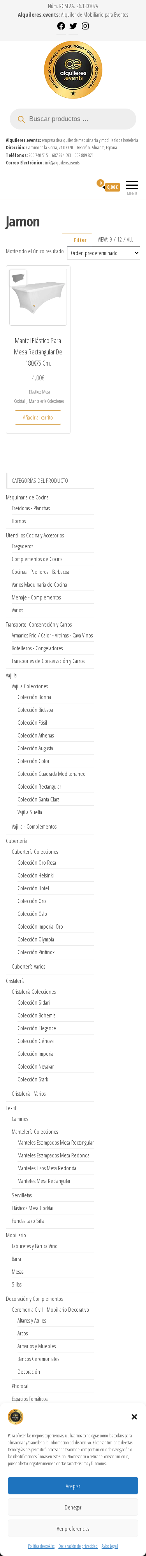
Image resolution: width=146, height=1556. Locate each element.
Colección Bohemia (37, 1015)
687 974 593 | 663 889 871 (73, 155)
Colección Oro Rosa (37, 862)
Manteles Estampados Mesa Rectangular (56, 1142)
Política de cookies (41, 1546)
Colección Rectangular (39, 786)
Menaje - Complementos (36, 597)
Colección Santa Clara (39, 799)
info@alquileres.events (62, 162)
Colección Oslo (32, 913)
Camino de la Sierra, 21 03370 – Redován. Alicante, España (71, 147)
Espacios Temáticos (29, 1398)
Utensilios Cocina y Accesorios (35, 535)
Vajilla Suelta (30, 812)
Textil (11, 1108)
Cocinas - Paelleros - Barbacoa (40, 571)
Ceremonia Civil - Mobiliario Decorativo (50, 1309)
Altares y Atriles (32, 1320)
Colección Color (33, 761)
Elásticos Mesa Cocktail (33, 1208)
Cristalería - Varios (29, 1093)
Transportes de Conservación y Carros (48, 661)
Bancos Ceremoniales (38, 1359)
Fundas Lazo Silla (28, 1220)
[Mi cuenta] (86, 187)
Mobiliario (16, 1235)
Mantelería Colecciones (46, 401)
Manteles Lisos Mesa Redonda (47, 1168)
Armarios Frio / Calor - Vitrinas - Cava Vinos (52, 635)
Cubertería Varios (28, 966)
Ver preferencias (73, 1528)
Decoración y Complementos (34, 1298)
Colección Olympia (36, 939)
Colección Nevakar (36, 1066)
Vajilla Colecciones (30, 686)
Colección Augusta (35, 748)
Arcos (23, 1333)
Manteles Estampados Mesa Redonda (54, 1155)
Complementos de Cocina (37, 559)
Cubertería (16, 840)
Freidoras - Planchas (31, 508)
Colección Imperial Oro (40, 926)
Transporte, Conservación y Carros (39, 624)
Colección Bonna (34, 697)
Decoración (29, 1371)
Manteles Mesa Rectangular (44, 1181)
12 (119, 239)
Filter (80, 240)
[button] (134, 1417)
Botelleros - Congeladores (37, 648)
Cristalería (15, 980)
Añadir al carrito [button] (38, 417)
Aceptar (73, 1486)
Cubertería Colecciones (35, 851)
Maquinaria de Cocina (27, 497)
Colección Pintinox (36, 952)
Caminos (20, 1119)
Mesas (17, 1271)
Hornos (19, 521)
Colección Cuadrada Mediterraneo (52, 773)
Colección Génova (36, 1041)
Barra (16, 1258)
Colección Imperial (36, 1053)
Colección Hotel (33, 888)
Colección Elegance (37, 1028)
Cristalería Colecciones (34, 991)
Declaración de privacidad (78, 1546)
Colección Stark (33, 1079)
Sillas (16, 1284)
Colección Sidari (34, 1002)
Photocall (21, 1386)
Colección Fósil (32, 722)
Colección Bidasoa (35, 709)
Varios (17, 610)
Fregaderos (22, 546)
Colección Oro (32, 901)
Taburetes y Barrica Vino (35, 1246)
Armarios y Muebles (37, 1346)
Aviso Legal (110, 1546)
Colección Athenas (36, 735)
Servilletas (22, 1195)
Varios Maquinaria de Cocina (39, 584)
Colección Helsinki (36, 875)
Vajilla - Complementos (34, 826)
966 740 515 (38, 155)
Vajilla (11, 675)
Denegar (73, 1507)
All (130, 239)
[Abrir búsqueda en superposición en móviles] (73, 119)
